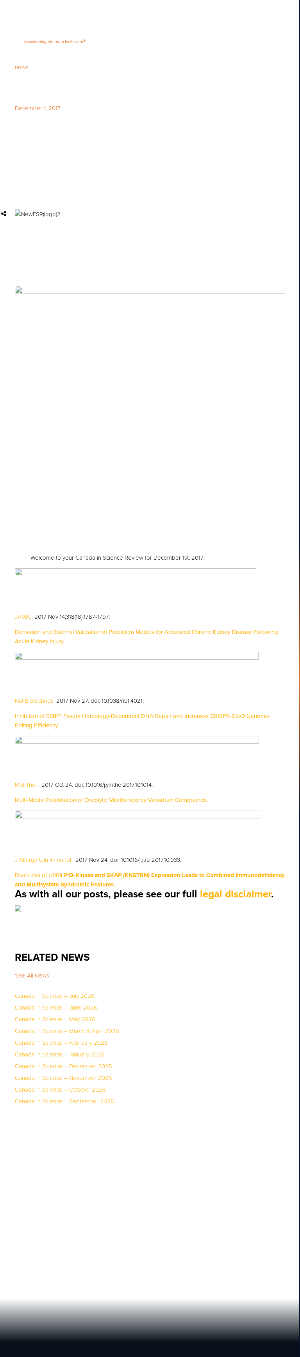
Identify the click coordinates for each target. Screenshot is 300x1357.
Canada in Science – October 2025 (60, 1090)
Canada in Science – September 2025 (64, 1102)
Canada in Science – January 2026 (60, 1055)
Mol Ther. (26, 784)
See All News (32, 975)
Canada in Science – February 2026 (61, 1043)
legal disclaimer (235, 894)
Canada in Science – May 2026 (55, 1019)
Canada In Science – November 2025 (63, 1078)
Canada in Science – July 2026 (55, 996)
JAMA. (23, 616)
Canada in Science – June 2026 (56, 1008)
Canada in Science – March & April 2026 (67, 1031)
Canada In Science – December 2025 (63, 1066)
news (22, 67)
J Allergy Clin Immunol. (43, 859)
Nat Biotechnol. (34, 700)
